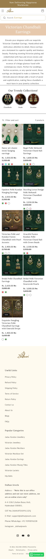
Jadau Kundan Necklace (15, 448)
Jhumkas (33, 107)
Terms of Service (12, 394)
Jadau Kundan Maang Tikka (16, 465)
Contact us (9, 405)
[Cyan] (6, 164)
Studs (20, 107)
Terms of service (17, 553)
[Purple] (3, 164)
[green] (6, 339)
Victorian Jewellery (12, 443)
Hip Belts (8, 476)
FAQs (7, 421)
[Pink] (30, 209)
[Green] (9, 164)
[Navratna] (9, 253)
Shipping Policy (11, 388)
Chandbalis (8, 107)
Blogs (7, 416)
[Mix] (9, 206)
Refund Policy (10, 382)
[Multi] (33, 164)
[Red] (12, 164)
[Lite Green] (27, 295)
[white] (3, 339)
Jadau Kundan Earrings (14, 459)
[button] (2, 11)
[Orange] (24, 164)
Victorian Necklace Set (14, 454)
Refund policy (20, 550)
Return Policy (10, 399)
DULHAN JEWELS (22, 547)
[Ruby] (6, 253)
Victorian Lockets (12, 470)
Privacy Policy (10, 377)
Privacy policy (32, 550)
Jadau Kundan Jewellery (15, 437)
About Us (9, 410)
